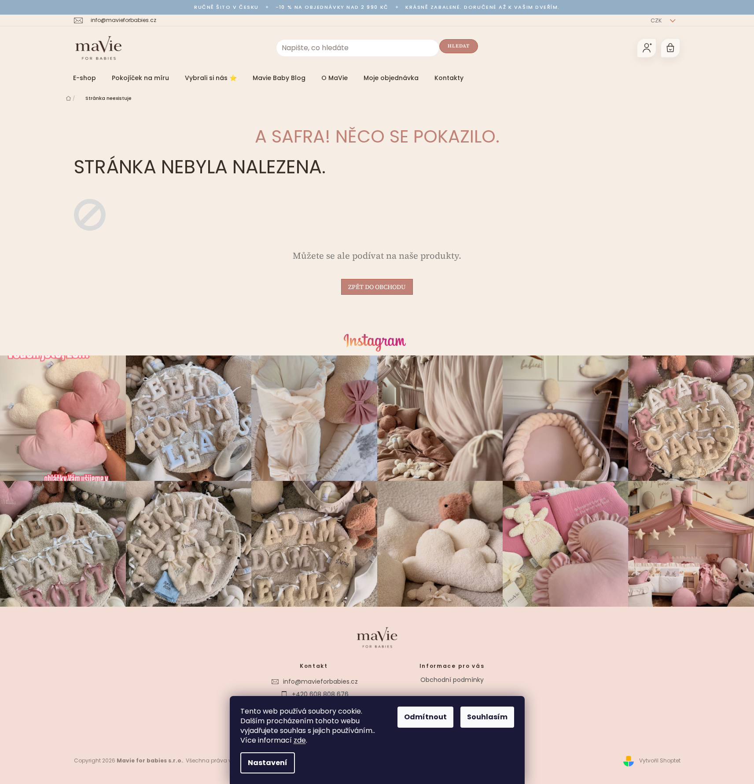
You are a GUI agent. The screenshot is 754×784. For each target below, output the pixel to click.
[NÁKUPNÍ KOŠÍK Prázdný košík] (670, 48)
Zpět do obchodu (377, 286)
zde (300, 740)
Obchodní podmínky (452, 679)
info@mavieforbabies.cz (320, 681)
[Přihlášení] (646, 48)
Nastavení (267, 763)
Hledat (459, 46)
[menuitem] (84, 78)
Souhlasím (487, 717)
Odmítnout (425, 717)
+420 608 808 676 (320, 694)
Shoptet (670, 760)
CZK (657, 20)
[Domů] (68, 98)
